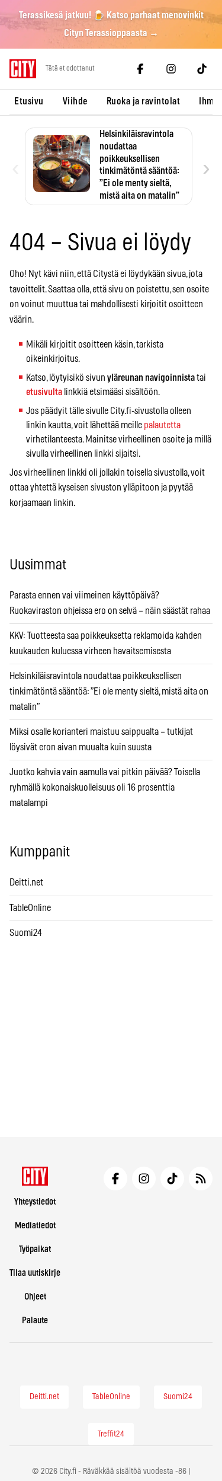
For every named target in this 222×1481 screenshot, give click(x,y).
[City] (35, 1176)
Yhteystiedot (35, 1201)
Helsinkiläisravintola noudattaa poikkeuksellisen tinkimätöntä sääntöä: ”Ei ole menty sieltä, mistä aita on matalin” (108, 691)
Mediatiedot (35, 1225)
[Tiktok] (202, 68)
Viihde (75, 101)
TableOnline (30, 908)
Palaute (35, 1320)
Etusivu (29, 101)
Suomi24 (25, 933)
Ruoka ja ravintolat (144, 101)
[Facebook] (140, 68)
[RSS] (201, 1178)
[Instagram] (171, 68)
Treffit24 (111, 1434)
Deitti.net (26, 882)
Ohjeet (35, 1296)
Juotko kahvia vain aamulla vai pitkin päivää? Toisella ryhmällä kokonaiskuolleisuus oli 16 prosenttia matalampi (104, 787)
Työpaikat (35, 1249)
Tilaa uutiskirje (34, 1273)
